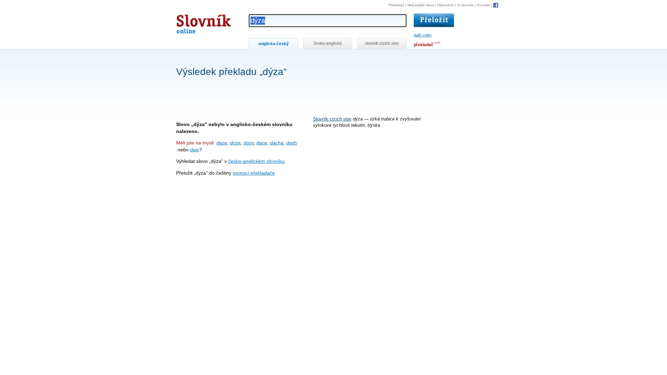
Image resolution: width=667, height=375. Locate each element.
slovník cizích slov (382, 43)
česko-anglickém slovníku (256, 161)
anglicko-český (273, 43)
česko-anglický (328, 43)
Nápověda (445, 5)
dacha (276, 142)
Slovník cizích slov (332, 119)
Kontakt (483, 5)
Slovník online (191, 22)
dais (194, 149)
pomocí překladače (254, 173)
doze (235, 142)
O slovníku (465, 5)
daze (221, 142)
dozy (249, 142)
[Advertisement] (302, 58)
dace (261, 142)
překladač (424, 44)
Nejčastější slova (420, 5)
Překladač (396, 5)
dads (291, 142)
